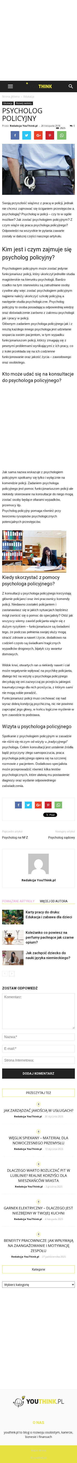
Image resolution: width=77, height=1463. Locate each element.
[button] (71, 86)
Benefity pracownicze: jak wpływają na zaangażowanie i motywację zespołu (38, 1245)
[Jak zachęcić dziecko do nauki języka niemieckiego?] (13, 958)
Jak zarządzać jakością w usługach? (38, 1110)
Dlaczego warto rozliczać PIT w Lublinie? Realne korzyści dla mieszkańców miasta (38, 1175)
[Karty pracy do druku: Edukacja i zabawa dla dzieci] (13, 917)
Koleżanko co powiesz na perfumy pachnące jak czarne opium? (50, 937)
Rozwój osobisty (24, 103)
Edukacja (7, 103)
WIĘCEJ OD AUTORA (54, 901)
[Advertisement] (38, 40)
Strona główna (10, 96)
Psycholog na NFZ (15, 837)
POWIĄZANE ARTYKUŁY (18, 901)
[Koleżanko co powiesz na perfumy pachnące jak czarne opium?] (13, 937)
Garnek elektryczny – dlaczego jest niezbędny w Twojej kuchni (38, 1210)
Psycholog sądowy (61, 837)
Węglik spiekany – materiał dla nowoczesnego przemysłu (38, 1140)
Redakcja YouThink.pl (24, 125)
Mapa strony (38, 1450)
